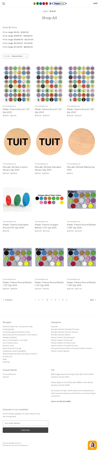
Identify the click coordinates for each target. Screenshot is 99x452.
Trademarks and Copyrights (14, 351)
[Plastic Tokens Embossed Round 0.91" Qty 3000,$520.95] (17, 199)
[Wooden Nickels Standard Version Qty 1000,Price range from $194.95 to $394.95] (49, 142)
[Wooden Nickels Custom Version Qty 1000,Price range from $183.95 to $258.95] (17, 142)
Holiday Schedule (10, 337)
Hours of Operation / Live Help (15, 340)
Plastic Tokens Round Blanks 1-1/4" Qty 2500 (49, 284)
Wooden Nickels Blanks (61, 335)
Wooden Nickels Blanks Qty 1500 (81, 168)
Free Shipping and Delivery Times (16, 332)
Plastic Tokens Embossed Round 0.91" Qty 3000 (15, 226)
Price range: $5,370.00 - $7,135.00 (17, 43)
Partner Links (8, 346)
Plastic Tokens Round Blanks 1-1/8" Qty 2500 (81, 284)
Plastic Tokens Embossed (61, 340)
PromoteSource (9, 374)
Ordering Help (8, 329)
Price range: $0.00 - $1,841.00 (16, 32)
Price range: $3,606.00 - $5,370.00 (18, 39)
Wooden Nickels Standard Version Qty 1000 (48, 168)
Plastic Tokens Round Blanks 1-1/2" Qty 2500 (17, 284)
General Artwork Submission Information (20, 335)
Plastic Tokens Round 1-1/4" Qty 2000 (48, 110)
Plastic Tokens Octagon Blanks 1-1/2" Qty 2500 (47, 226)
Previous (8, 300)
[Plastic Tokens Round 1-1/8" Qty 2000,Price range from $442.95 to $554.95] (81, 84)
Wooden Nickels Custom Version (64, 332)
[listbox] (19, 56)
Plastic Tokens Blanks (60, 351)
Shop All (54, 326)
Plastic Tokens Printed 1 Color (63, 343)
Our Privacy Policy (10, 343)
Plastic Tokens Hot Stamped (63, 337)
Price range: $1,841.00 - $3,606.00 (17, 36)
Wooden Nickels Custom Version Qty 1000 (15, 168)
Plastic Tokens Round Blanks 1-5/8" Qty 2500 (81, 226)
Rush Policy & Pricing (12, 348)
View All (6, 377)
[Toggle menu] (3, 3)
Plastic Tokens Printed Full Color (64, 346)
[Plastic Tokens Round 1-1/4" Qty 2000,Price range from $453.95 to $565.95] (49, 84)
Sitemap (6, 362)
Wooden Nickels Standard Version (65, 329)
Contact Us (7, 356)
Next (92, 300)
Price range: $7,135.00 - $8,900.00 (18, 47)
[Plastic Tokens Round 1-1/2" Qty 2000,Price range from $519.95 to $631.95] (17, 84)
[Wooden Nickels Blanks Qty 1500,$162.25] (81, 142)
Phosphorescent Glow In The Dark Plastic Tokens (71, 348)
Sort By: (7, 56)
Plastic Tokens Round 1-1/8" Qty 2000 (80, 110)
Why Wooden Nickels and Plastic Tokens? (20, 354)
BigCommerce (16, 443)
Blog (4, 359)
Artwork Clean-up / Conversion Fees (18, 326)
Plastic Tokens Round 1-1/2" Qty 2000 (16, 110)
